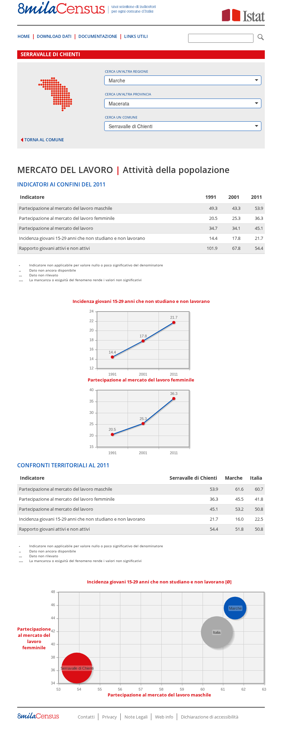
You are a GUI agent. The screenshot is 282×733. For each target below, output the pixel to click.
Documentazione (97, 36)
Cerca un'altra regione (126, 71)
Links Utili (136, 36)
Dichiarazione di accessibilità (209, 717)
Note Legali (136, 717)
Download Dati (54, 36)
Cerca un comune (121, 117)
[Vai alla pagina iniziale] (87, 10)
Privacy (109, 717)
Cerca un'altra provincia (128, 94)
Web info (164, 717)
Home (24, 36)
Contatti (86, 717)
